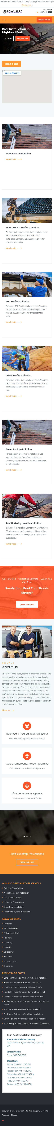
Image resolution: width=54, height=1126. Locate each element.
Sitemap (14, 1115)
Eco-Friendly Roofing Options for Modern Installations (27, 1023)
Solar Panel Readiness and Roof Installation (22, 1009)
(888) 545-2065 (46, 12)
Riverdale (8, 923)
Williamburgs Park (11, 933)
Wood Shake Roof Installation (16, 893)
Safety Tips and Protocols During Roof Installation (25, 1018)
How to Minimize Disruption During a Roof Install (24, 992)
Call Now (8, 38)
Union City (8, 942)
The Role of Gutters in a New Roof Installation (23, 1014)
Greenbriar (8, 966)
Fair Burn (8, 937)
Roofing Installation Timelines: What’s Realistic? (24, 996)
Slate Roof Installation (13, 888)
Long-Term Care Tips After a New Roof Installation (25, 977)
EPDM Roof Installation (14, 902)
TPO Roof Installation (13, 897)
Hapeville (7, 947)
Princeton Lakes (10, 961)
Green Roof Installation (14, 907)
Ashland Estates (11, 928)
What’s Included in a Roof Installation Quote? (23, 987)
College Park (9, 952)
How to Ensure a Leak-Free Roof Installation (22, 982)
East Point (8, 956)
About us (6, 710)
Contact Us (26, 5)
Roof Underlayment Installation (17, 911)
